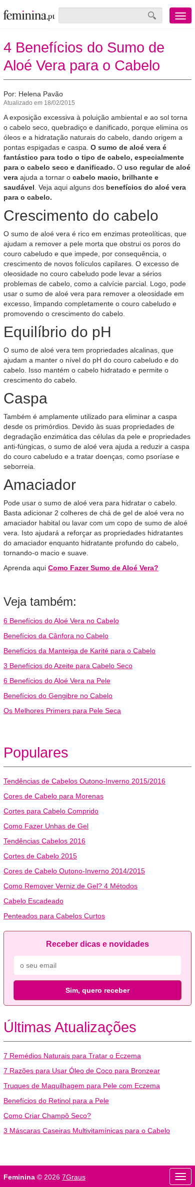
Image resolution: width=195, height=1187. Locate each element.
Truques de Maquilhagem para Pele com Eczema (82, 1086)
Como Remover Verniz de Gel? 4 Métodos (71, 886)
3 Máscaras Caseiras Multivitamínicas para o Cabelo (87, 1131)
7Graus (74, 1177)
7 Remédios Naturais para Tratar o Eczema (72, 1056)
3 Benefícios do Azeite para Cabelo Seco (68, 666)
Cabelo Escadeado (34, 901)
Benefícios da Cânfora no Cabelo (56, 636)
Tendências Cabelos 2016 (45, 841)
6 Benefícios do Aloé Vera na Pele (57, 681)
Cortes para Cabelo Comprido (51, 811)
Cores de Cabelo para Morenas (54, 796)
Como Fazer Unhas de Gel (46, 826)
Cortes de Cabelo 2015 (40, 856)
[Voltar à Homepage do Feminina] (29, 15)
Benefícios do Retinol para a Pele (56, 1101)
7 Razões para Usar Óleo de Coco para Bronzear (82, 1071)
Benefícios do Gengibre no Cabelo (58, 696)
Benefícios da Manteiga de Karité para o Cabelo (80, 651)
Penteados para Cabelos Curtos (54, 916)
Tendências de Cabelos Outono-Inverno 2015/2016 (85, 781)
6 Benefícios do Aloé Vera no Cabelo (61, 621)
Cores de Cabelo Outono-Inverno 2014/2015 (74, 871)
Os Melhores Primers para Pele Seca (62, 711)
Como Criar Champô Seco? (47, 1116)
